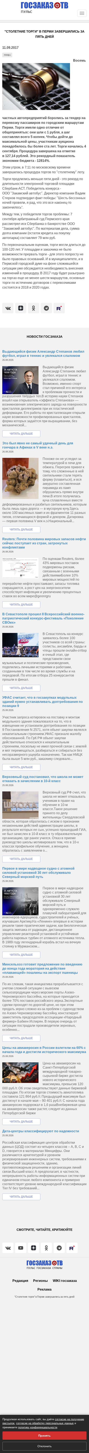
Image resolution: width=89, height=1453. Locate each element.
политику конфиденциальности (37, 1427)
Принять (44, 1435)
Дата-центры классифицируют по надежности (40, 1131)
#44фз (7, 55)
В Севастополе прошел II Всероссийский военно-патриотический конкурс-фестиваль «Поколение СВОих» (43, 618)
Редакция (20, 1280)
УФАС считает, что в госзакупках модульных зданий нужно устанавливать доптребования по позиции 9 (42, 702)
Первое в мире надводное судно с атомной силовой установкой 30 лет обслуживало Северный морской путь (38, 873)
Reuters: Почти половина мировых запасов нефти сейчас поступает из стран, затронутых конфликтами (44, 543)
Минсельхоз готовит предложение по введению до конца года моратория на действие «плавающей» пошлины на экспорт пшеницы (42, 968)
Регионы (40, 1280)
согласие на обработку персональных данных (45, 1423)
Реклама (44, 1289)
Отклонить (44, 1446)
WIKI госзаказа (65, 1280)
